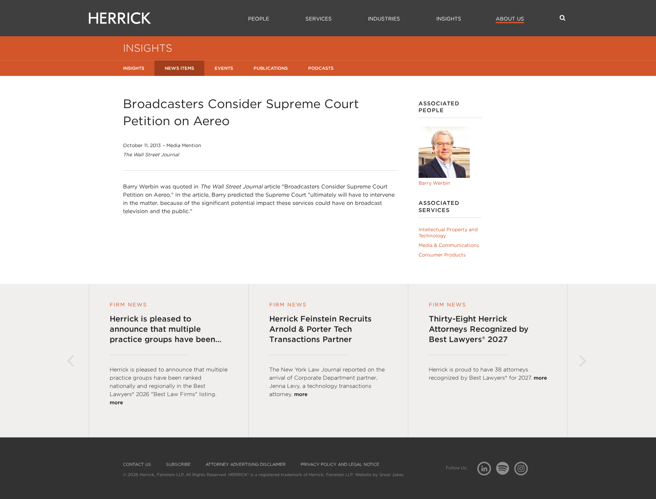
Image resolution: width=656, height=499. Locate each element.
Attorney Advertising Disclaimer (246, 464)
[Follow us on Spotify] (505, 472)
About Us (510, 19)
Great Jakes (391, 474)
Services (318, 19)
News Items (179, 68)
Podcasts (320, 68)
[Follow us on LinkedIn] (486, 469)
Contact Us (137, 464)
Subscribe (178, 464)
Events (224, 68)
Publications (271, 68)
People (258, 19)
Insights (448, 19)
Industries (384, 19)
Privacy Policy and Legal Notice (340, 464)
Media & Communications (449, 245)
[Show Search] (562, 18)
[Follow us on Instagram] (523, 468)
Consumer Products (442, 255)
